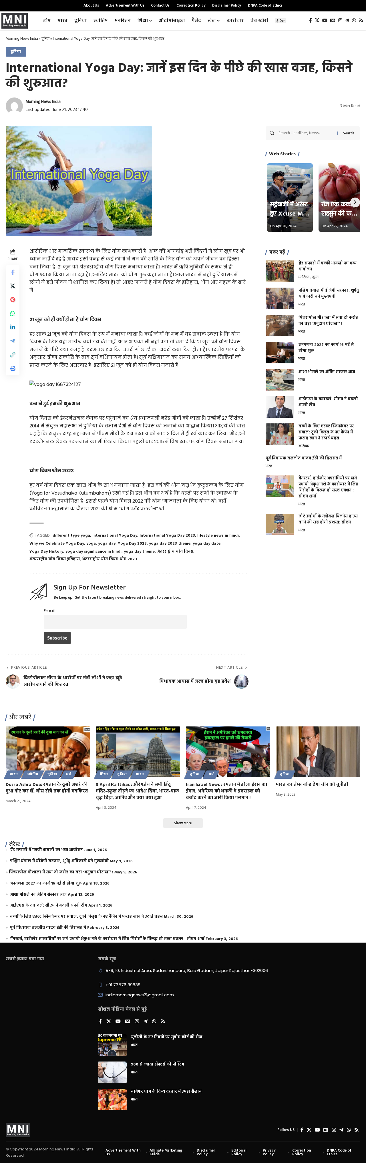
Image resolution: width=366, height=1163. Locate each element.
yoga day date (206, 543)
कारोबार (304, 446)
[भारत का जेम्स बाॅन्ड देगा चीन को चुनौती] (318, 751)
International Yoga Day (114, 535)
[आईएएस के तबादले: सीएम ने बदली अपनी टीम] (280, 407)
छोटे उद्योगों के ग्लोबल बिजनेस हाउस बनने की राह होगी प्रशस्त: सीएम (328, 519)
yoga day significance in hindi (93, 551)
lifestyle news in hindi (218, 535)
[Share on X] (12, 286)
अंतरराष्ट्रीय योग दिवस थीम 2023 (109, 559)
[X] (317, 20)
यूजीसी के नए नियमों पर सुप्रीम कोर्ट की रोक (166, 1037)
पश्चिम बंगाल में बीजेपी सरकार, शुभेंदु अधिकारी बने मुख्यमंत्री (329, 293)
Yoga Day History (46, 551)
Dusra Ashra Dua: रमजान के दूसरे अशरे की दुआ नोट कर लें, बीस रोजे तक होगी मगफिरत (47, 788)
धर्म (68, 774)
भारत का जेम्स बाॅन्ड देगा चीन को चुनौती (312, 784)
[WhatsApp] (354, 20)
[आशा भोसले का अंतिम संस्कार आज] (280, 380)
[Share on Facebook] (12, 272)
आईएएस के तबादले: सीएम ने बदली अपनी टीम (328, 402)
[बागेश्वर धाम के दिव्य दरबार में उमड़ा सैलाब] (112, 1099)
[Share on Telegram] (12, 341)
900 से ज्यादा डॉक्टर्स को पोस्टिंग (157, 1064)
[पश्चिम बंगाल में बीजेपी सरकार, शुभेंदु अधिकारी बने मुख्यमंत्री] (280, 298)
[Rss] (361, 20)
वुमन (315, 277)
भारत (302, 305)
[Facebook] (310, 20)
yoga (91, 543)
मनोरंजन (304, 277)
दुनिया (45, 39)
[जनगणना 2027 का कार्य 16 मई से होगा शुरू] (280, 352)
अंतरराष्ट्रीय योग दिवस (175, 551)
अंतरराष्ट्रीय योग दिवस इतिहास (54, 559)
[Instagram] (340, 20)
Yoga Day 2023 (132, 543)
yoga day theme (139, 551)
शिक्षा (104, 774)
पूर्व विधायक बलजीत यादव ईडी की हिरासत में (304, 458)
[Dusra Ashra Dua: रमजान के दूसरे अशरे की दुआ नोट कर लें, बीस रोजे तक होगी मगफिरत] (48, 751)
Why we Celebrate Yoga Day (56, 543)
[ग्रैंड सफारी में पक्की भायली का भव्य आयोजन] (280, 271)
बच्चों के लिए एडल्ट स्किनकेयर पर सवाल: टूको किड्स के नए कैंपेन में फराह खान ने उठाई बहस (326, 432)
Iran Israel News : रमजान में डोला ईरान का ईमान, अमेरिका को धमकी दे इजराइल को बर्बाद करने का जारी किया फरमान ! (226, 791)
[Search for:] (305, 133)
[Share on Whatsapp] (12, 313)
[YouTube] (325, 20)
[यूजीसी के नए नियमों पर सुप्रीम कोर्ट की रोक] (112, 1045)
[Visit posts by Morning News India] (14, 106)
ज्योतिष (33, 774)
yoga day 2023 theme (169, 543)
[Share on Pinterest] (12, 299)
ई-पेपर (281, 21)
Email (49, 611)
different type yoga (71, 535)
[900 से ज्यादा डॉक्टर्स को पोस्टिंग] (112, 1072)
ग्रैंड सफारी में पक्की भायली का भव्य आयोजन (328, 266)
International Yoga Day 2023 (167, 535)
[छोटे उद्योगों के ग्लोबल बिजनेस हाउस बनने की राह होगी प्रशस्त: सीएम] (280, 524)
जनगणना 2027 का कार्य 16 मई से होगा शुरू (326, 348)
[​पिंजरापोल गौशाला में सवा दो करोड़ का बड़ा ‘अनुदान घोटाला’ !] (280, 325)
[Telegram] (347, 20)
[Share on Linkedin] (12, 327)
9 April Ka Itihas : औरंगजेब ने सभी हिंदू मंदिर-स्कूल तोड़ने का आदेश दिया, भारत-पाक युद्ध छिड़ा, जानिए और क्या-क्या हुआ (137, 791)
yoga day (107, 543)
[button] (12, 354)
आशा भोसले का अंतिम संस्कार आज (327, 372)
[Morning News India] (18, 1130)
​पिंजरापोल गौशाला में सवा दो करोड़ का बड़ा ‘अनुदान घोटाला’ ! (328, 320)
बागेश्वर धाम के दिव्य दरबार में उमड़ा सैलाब (166, 1091)
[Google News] (333, 20)
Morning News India (22, 39)
